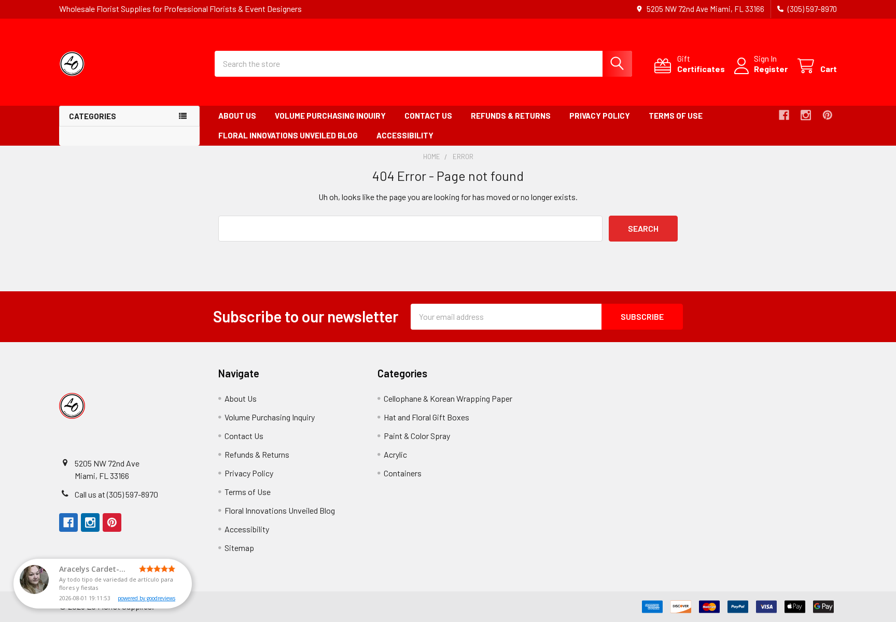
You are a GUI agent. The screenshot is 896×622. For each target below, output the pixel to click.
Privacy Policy (599, 115)
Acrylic (395, 454)
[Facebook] (784, 115)
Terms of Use (676, 115)
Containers (403, 473)
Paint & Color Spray (417, 436)
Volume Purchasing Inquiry (330, 115)
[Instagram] (805, 115)
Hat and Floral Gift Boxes (426, 417)
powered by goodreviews (146, 598)
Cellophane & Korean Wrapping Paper (448, 398)
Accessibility (404, 135)
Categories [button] (92, 116)
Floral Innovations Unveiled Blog (288, 135)
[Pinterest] (827, 115)
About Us (237, 115)
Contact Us (428, 115)
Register (771, 69)
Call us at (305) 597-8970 (116, 494)
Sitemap (239, 548)
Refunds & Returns (511, 115)
